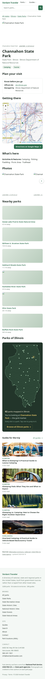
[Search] (40, 7)
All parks (5, 595)
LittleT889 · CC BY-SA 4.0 (26, 46)
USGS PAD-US (36, 552)
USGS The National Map (34, 142)
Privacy (4, 674)
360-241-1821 (7, 653)
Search (5, 628)
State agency (6, 554)
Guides (32, 2)
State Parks (22, 16)
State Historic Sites (9, 605)
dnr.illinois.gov (21, 85)
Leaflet (23, 142)
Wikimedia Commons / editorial (20, 552)
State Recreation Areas (11, 602)
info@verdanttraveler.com (12, 656)
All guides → (38, 438)
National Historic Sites (10, 609)
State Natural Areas (9, 615)
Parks (22, 2)
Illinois (13, 16)
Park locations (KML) (10, 638)
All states (5, 16)
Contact (5, 635)
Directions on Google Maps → (28, 146)
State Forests (7, 612)
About (4, 632)
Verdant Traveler (10, 2)
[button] (22, 123)
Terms (10, 674)
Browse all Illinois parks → (19, 427)
